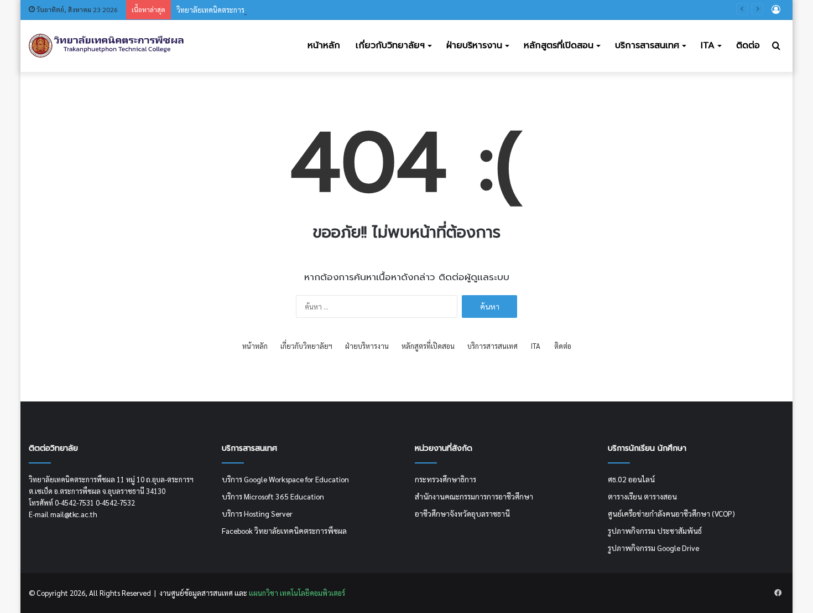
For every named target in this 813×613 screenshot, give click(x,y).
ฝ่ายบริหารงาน (474, 45)
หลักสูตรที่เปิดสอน (558, 45)
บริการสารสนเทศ (647, 45)
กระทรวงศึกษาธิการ (445, 479)
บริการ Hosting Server (257, 513)
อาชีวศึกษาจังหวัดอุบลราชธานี (462, 513)
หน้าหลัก (324, 45)
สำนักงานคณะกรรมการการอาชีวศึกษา (474, 496)
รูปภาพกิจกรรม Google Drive (653, 548)
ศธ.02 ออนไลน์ (631, 479)
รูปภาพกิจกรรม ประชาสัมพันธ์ (655, 530)
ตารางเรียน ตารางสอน (642, 496)
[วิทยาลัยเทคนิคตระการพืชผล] (107, 45)
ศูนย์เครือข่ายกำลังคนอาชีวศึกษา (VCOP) (671, 513)
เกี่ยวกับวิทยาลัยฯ (390, 45)
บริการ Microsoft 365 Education (273, 496)
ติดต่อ (748, 45)
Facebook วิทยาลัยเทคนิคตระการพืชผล (284, 530)
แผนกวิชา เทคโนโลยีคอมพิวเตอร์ (296, 592)
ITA (708, 45)
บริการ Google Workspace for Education (285, 479)
